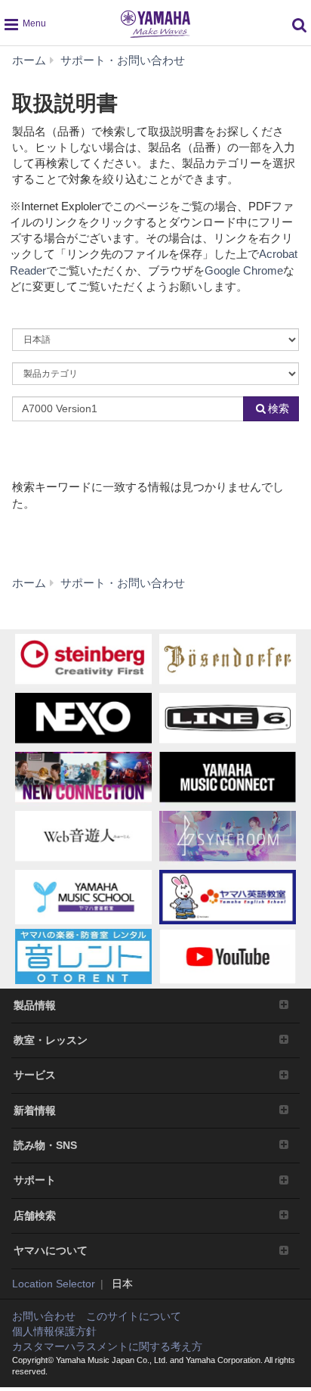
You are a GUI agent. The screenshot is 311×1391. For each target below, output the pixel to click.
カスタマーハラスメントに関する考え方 (107, 1346)
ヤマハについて (51, 1250)
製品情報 (35, 1005)
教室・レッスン (51, 1040)
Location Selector (53, 1284)
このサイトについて (133, 1316)
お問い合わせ (43, 1316)
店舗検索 (35, 1215)
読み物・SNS (45, 1145)
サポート (35, 1180)
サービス (35, 1075)
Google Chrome (244, 270)
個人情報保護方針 (54, 1331)
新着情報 (35, 1110)
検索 (278, 408)
